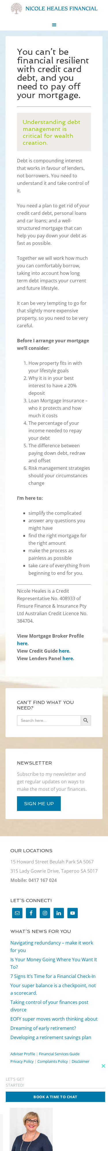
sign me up (39, 803)
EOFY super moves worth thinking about (54, 1019)
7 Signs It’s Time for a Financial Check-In (53, 976)
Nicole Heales (54, 8)
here (22, 643)
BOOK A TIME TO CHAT (55, 1096)
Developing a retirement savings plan (50, 1037)
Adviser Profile (22, 1053)
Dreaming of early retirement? (43, 1028)
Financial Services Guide (59, 1053)
